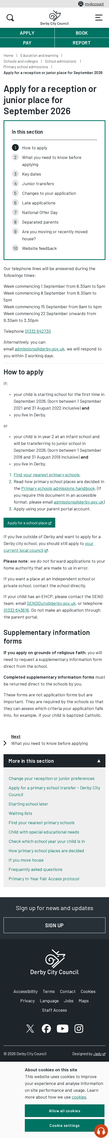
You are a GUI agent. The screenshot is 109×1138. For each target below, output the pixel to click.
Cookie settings (64, 1125)
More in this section (31, 761)
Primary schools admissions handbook (58, 488)
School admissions (61, 61)
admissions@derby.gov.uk (39, 348)
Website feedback (39, 248)
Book (82, 33)
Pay (27, 42)
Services (99, 18)
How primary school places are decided (46, 850)
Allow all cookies (65, 1110)
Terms (49, 991)
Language (49, 1000)
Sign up (75, 925)
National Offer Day (40, 212)
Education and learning (39, 55)
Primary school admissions (26, 66)
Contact (68, 991)
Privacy (27, 1000)
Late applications (39, 202)
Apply (27, 33)
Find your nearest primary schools (47, 474)
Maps (84, 1000)
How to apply (34, 147)
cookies (79, 1097)
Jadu (99, 1053)
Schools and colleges (21, 61)
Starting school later (28, 804)
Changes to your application (49, 193)
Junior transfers (38, 183)
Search (10, 18)
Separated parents (40, 222)
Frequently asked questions (35, 869)
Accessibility (25, 991)
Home (8, 55)
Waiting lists (20, 813)
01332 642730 (38, 331)
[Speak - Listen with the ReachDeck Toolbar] (101, 1131)
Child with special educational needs (44, 832)
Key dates (31, 174)
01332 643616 (16, 610)
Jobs (69, 1000)
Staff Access (54, 1010)
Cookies (88, 991)
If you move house (26, 860)
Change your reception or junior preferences (52, 778)
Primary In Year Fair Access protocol (44, 878)
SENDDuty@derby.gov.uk (51, 603)
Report (82, 42)
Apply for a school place (31, 522)
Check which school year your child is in (47, 841)
